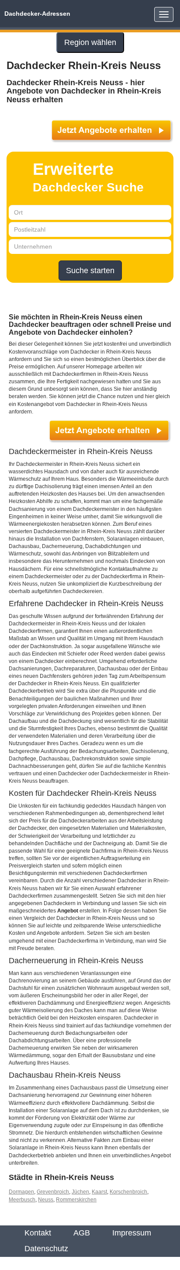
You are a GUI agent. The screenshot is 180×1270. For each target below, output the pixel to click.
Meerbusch (22, 1200)
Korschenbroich (128, 1192)
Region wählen (90, 42)
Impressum (131, 1232)
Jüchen (80, 1192)
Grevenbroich (53, 1192)
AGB (81, 1232)
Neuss (45, 1200)
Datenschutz (46, 1248)
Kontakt (37, 1232)
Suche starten (90, 270)
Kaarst (99, 1192)
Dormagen (21, 1192)
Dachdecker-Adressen (37, 13)
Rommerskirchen (76, 1200)
